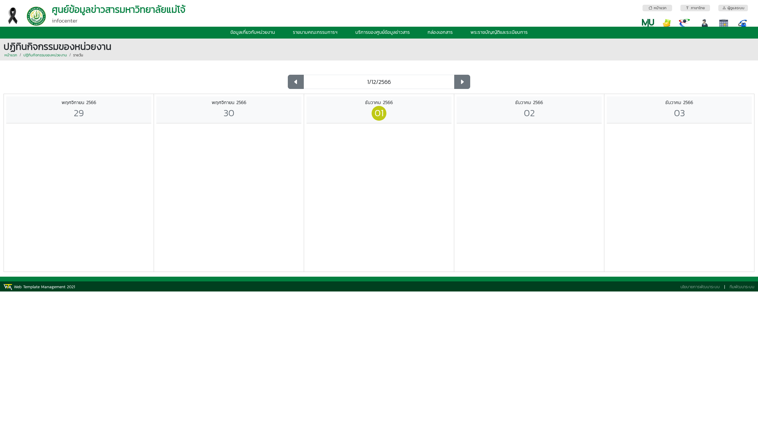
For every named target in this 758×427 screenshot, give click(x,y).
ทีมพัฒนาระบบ (742, 287)
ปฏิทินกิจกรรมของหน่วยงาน (45, 55)
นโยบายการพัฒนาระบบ (700, 287)
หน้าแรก (10, 55)
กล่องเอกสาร (440, 32)
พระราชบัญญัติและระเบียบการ (499, 32)
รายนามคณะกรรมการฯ (315, 32)
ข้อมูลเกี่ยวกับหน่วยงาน (252, 32)
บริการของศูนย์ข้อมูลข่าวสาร (382, 32)
